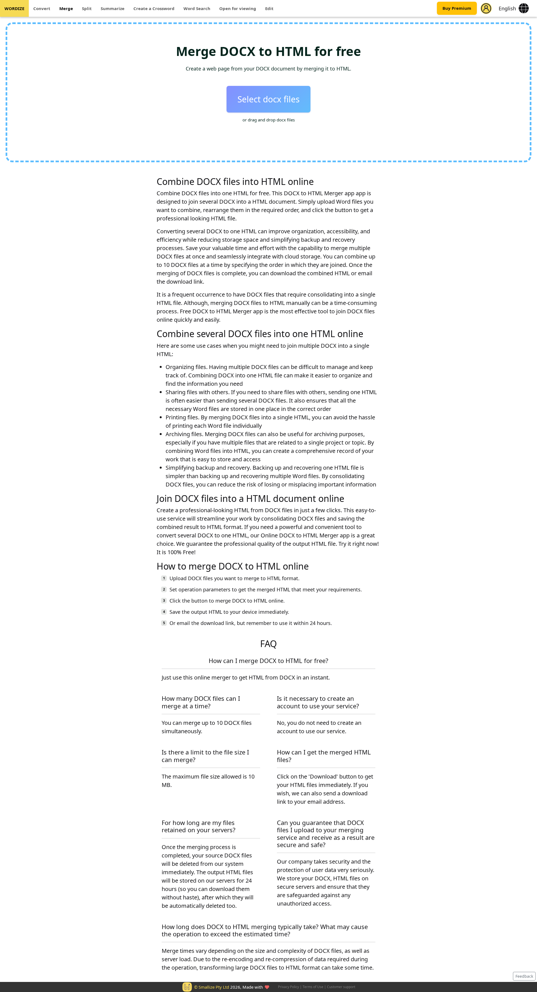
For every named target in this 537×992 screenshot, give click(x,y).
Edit (269, 8)
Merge (66, 8)
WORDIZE (14, 8)
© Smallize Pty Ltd (211, 987)
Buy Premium (456, 8)
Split (87, 8)
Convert (41, 8)
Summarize (112, 8)
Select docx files (268, 99)
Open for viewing (237, 8)
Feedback (524, 976)
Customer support (341, 986)
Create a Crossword (154, 8)
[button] (486, 8)
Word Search (196, 8)
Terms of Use (313, 986)
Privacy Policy (288, 986)
